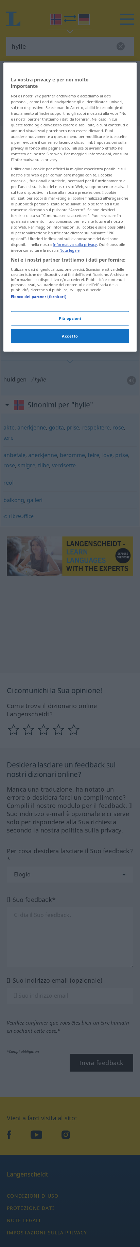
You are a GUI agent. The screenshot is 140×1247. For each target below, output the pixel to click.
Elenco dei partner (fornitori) (38, 296)
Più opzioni (70, 318)
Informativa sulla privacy (75, 244)
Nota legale (69, 250)
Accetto (70, 336)
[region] (69, 207)
